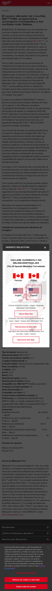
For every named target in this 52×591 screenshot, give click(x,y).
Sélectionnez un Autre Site (26, 327)
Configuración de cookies (26, 573)
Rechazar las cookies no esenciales (26, 580)
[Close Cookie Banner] (48, 547)
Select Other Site (26, 314)
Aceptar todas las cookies (26, 586)
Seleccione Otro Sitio (26, 340)
